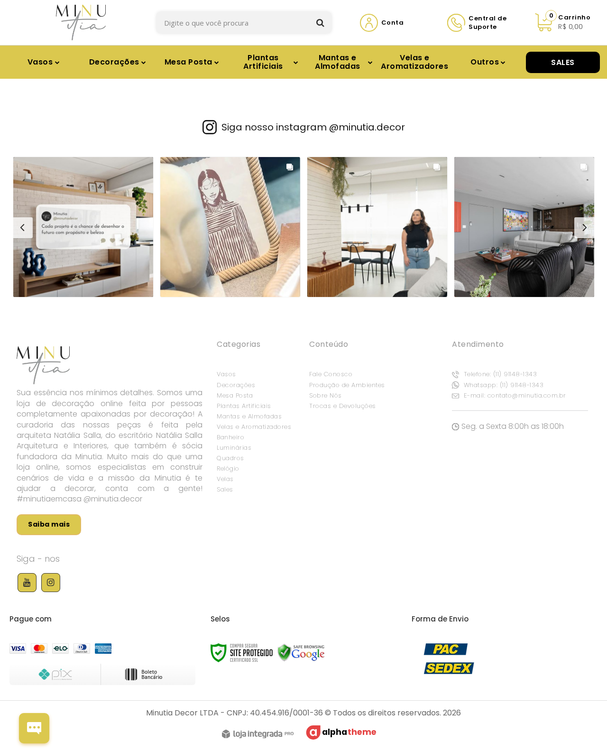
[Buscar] (320, 22)
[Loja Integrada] (258, 735)
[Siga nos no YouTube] (27, 582)
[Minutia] (80, 22)
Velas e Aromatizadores (254, 426)
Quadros (230, 458)
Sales (225, 489)
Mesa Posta (235, 395)
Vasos (226, 374)
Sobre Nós (325, 395)
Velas (225, 478)
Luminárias (234, 447)
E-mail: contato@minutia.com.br (513, 395)
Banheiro (230, 437)
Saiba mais (49, 524)
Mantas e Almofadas (249, 416)
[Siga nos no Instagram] (50, 582)
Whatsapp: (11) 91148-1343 (502, 384)
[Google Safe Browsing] (301, 652)
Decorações (236, 384)
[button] (83, 227)
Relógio (228, 468)
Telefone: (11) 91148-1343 (499, 374)
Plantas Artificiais (244, 405)
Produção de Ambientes (347, 384)
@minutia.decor (367, 127)
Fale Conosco (330, 374)
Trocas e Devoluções (342, 405)
